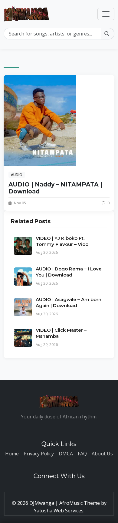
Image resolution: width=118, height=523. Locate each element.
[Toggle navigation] (105, 14)
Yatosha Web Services (59, 510)
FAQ (82, 453)
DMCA (66, 453)
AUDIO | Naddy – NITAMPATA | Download (55, 188)
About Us (102, 453)
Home (12, 453)
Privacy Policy (39, 453)
